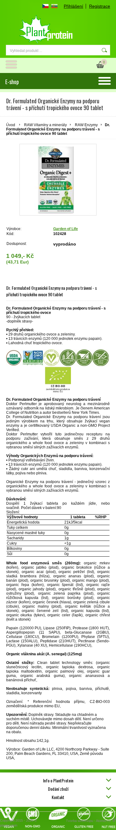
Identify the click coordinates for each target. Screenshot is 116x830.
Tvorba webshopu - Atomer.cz (89, 821)
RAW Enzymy (86, 125)
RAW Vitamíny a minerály (45, 125)
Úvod (10, 125)
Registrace (99, 6)
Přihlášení (73, 6)
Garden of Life (65, 229)
